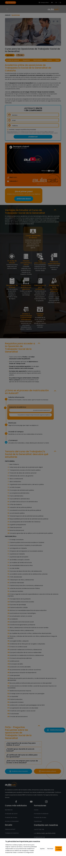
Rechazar (50, 849)
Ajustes (42, 849)
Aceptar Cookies (58, 849)
